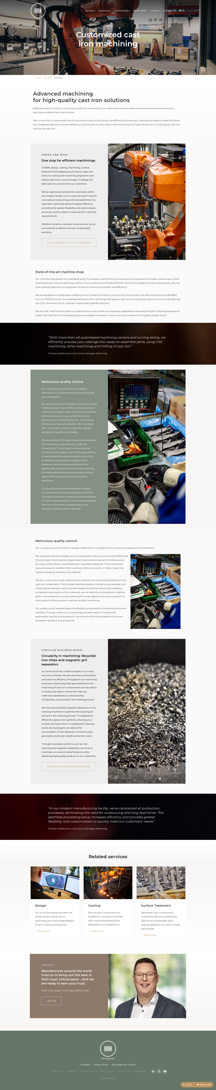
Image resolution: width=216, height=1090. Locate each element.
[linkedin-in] (153, 1071)
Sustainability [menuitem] (121, 10)
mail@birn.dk (139, 1071)
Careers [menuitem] (154, 10)
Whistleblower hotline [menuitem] (124, 1064)
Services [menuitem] (89, 10)
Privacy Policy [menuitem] (101, 1064)
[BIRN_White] (38, 10)
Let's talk (51, 1001)
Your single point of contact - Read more (69, 242)
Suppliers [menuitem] (85, 1064)
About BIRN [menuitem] (139, 10)
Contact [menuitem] (167, 10)
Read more (44, 931)
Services (47, 78)
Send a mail (205, 1085)
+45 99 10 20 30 (123, 1071)
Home (38, 78)
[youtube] (164, 1071)
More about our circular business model (68, 766)
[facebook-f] (159, 1071)
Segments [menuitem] (104, 10)
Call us (189, 1085)
